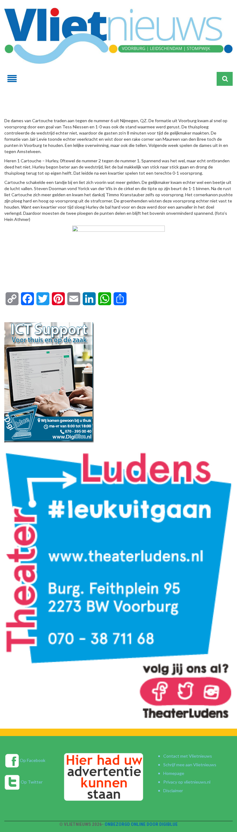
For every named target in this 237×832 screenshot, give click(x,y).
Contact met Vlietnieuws (187, 756)
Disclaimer (173, 790)
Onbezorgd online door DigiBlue (141, 824)
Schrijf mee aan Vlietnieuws (189, 764)
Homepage (173, 773)
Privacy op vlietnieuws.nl (186, 781)
